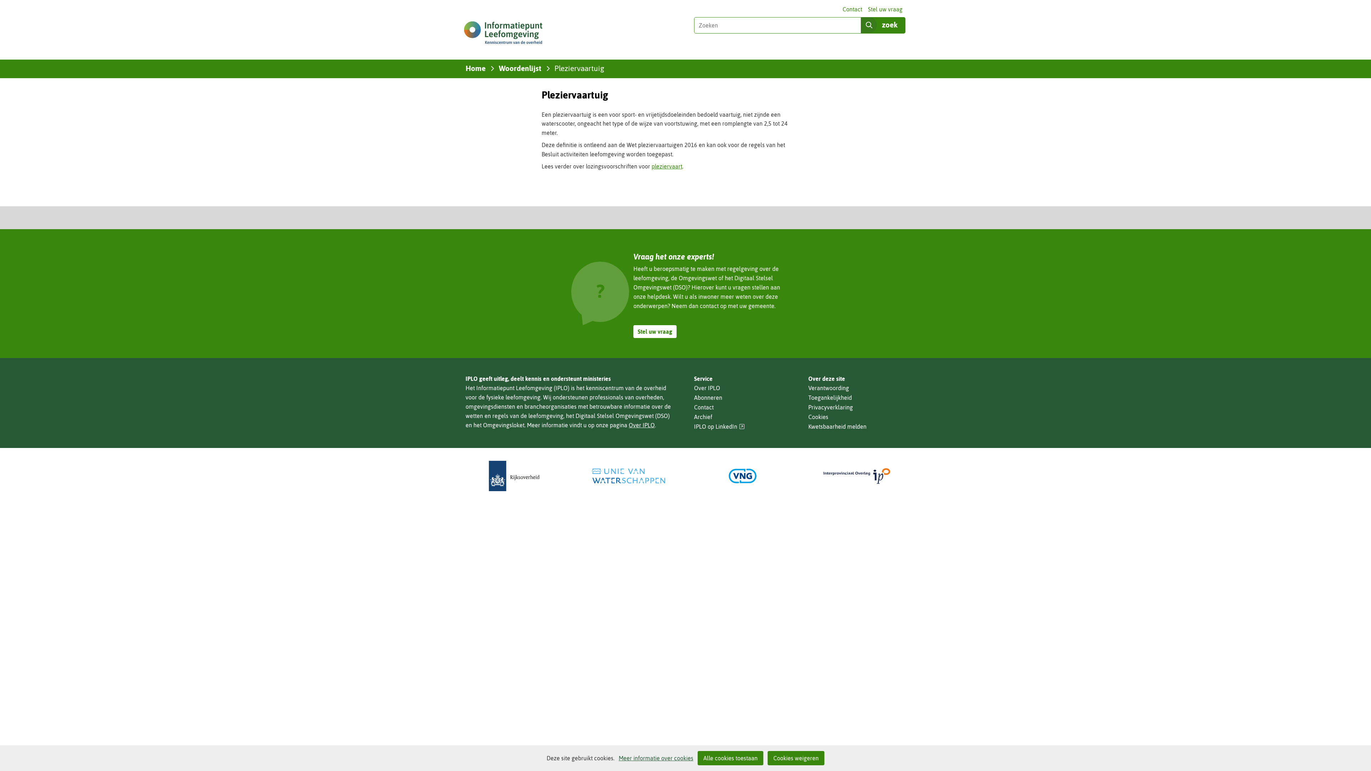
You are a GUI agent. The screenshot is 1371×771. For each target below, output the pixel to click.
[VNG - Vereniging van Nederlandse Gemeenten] (742, 476)
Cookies (818, 417)
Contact (852, 9)
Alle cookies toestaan (730, 758)
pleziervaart (667, 166)
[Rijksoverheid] (514, 476)
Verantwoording (828, 388)
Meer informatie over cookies (656, 758)
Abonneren (708, 397)
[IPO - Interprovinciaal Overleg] (857, 476)
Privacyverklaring (830, 407)
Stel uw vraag (885, 9)
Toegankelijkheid (830, 397)
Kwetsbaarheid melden (837, 426)
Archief (703, 417)
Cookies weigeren (796, 758)
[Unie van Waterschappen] (628, 476)
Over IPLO (642, 425)
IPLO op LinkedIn (719, 426)
